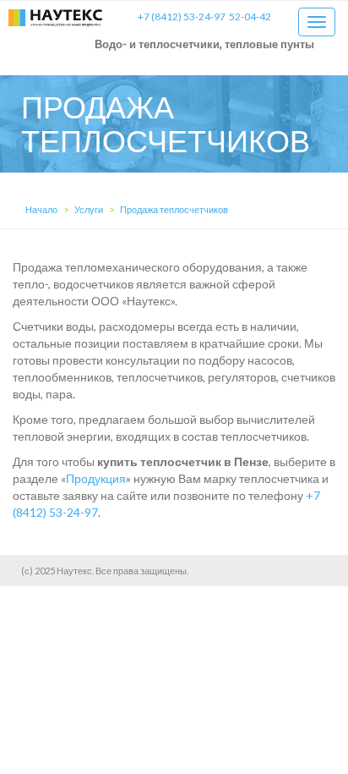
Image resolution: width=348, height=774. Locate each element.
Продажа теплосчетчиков (174, 209)
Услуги (88, 209)
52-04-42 (250, 16)
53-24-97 (182, 16)
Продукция (96, 478)
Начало (41, 209)
